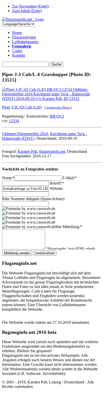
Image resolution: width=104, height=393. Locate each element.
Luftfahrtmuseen (25, 42)
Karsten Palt (27, 151)
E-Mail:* (69, 178)
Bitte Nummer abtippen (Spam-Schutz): (33, 199)
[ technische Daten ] (58, 107)
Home (17, 32)
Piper (6, 107)
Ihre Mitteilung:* (68, 227)
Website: (56, 188)
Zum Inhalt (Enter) (27, 11)
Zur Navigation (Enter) (30, 6)
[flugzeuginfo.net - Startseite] (23, 19)
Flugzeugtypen (24, 37)
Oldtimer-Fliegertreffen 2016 (25, 134)
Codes (17, 51)
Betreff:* (57, 183)
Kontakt (18, 55)
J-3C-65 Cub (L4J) (26, 107)
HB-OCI (56, 116)
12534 (14, 121)
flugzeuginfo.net (52, 151)
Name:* (8, 178)
